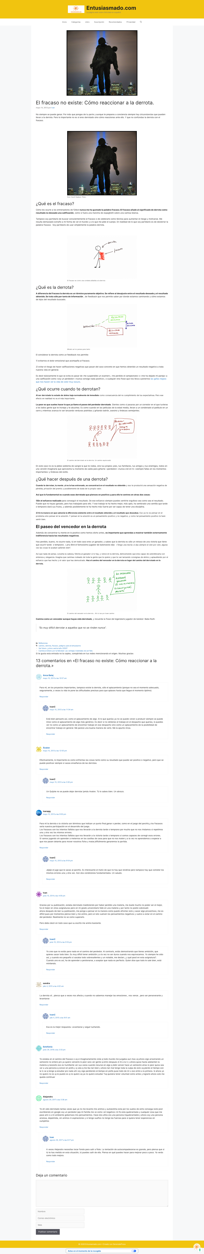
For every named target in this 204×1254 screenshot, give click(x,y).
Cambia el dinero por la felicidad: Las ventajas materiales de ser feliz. (66, 651)
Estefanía (47, 1047)
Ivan (52, 1137)
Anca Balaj (48, 675)
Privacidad (131, 22)
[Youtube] (196, 1246)
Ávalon (46, 748)
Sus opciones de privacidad (117, 1251)
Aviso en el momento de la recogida (84, 1251)
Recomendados (115, 22)
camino (41, 646)
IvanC (52, 939)
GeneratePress (119, 1244)
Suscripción (99, 22)
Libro (87, 22)
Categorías (76, 22)
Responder (44, 697)
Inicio (64, 22)
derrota (48, 646)
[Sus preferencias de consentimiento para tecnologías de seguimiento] (200, 1250)
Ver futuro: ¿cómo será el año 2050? (53, 648)
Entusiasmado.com (111, 8)
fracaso (55, 646)
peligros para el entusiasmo (70, 646)
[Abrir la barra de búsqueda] (141, 22)
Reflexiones (43, 643)
